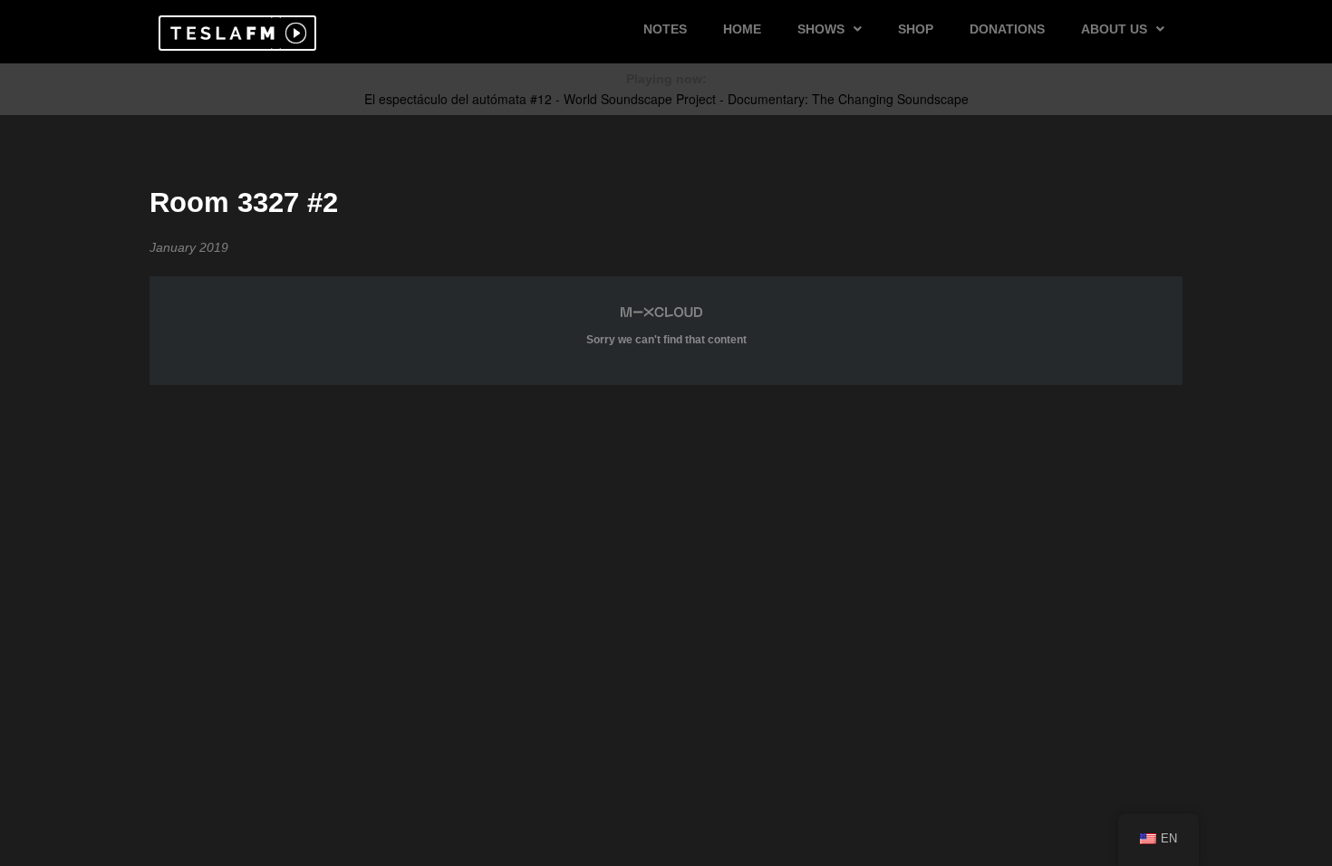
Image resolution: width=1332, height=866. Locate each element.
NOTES (665, 29)
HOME (742, 29)
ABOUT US (1114, 29)
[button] (220, 33)
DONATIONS (1007, 29)
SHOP (915, 29)
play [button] (293, 33)
